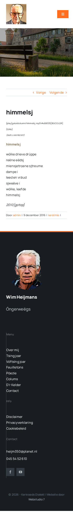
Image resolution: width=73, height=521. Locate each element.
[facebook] (10, 472)
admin (17, 215)
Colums (12, 379)
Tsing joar (13, 356)
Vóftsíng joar (16, 361)
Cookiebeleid (16, 428)
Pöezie (11, 373)
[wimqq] (16, 5)
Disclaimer (14, 416)
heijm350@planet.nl (21, 451)
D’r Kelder (13, 385)
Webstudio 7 (36, 499)
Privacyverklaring (19, 422)
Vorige (41, 92)
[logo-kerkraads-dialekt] (28, 250)
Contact (12, 390)
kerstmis (53, 215)
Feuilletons (14, 367)
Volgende (56, 92)
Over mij (12, 350)
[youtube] (20, 472)
